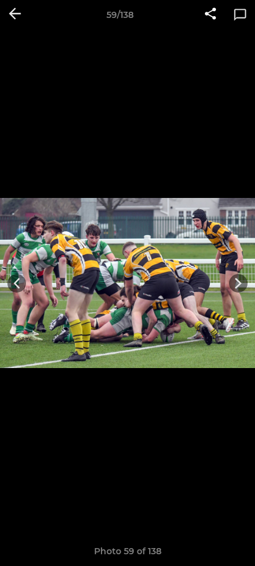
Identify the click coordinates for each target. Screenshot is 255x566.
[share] (210, 15)
